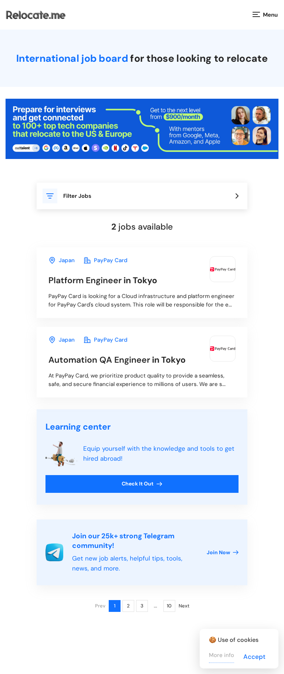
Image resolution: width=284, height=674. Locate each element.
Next (184, 606)
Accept (254, 657)
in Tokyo (102, 280)
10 (169, 606)
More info (221, 655)
